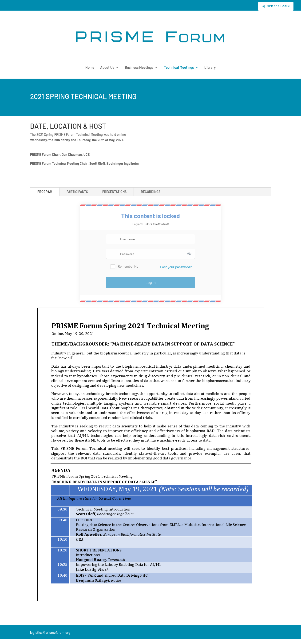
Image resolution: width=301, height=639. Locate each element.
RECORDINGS (150, 192)
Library (210, 67)
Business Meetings (139, 67)
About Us (107, 67)
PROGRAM (44, 192)
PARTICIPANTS (77, 192)
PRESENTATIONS (114, 192)
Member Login (278, 6)
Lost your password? (176, 267)
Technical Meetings (179, 67)
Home (89, 67)
